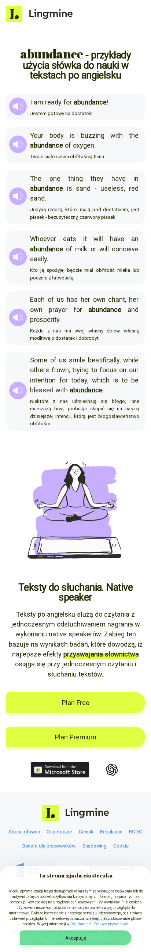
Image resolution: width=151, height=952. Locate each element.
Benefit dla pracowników (49, 846)
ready (53, 102)
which (101, 380)
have (118, 178)
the (134, 135)
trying (80, 370)
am (38, 102)
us (60, 299)
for (67, 102)
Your (36, 135)
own (99, 299)
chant (116, 299)
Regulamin (111, 831)
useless (112, 188)
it (85, 239)
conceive (125, 249)
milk (81, 249)
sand (83, 188)
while (131, 360)
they (97, 178)
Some (38, 360)
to (94, 370)
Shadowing (94, 846)
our (134, 370)
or (93, 249)
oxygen (83, 145)
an (135, 239)
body (56, 135)
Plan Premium (75, 737)
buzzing (92, 135)
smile (77, 360)
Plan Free (75, 703)
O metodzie (59, 831)
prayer (58, 309)
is (72, 135)
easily (38, 259)
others (39, 370)
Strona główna (24, 831)
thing (75, 178)
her (85, 299)
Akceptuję (75, 938)
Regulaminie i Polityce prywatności (99, 924)
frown (60, 370)
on (122, 370)
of (68, 145)
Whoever (43, 239)
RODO (136, 831)
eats (69, 239)
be (135, 380)
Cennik (86, 831)
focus (108, 370)
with (116, 135)
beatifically (103, 360)
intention (43, 380)
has (72, 299)
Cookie (121, 846)
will (98, 239)
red (134, 188)
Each (37, 299)
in (136, 178)
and (133, 309)
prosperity (44, 319)
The (35, 178)
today (79, 380)
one (54, 178)
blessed (42, 390)
